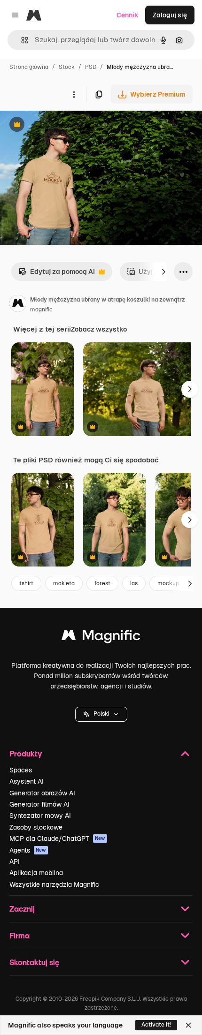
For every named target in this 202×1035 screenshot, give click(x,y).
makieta (64, 583)
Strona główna (28, 67)
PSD (90, 67)
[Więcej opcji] (73, 94)
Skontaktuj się (34, 962)
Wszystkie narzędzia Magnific (54, 884)
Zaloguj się (170, 15)
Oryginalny (65, 125)
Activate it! (156, 1024)
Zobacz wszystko (99, 329)
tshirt (26, 583)
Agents (27, 850)
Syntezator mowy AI (40, 815)
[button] (101, 714)
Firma (19, 935)
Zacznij (22, 909)
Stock (67, 67)
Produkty (25, 753)
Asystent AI (26, 781)
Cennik (128, 15)
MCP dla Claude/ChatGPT (57, 838)
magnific (41, 309)
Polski (101, 714)
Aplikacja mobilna (36, 873)
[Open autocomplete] (21, 40)
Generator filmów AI (39, 804)
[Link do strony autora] (17, 305)
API (14, 861)
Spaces (20, 770)
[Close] (188, 1025)
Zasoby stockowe (35, 827)
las (134, 583)
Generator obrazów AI (42, 793)
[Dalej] (163, 271)
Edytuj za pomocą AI (56, 274)
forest (102, 583)
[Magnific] (101, 637)
